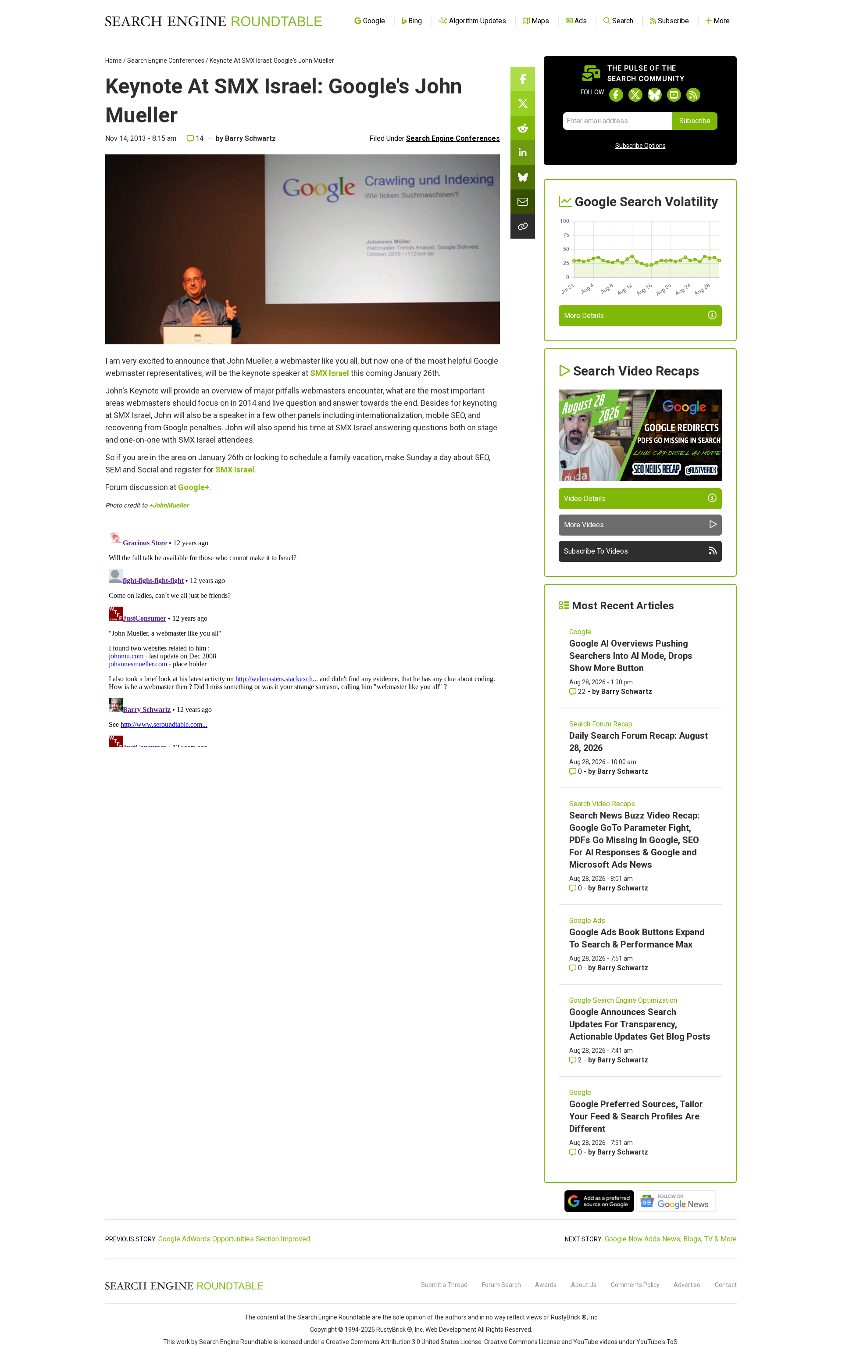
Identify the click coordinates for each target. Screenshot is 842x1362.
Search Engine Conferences (165, 60)
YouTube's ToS (657, 1341)
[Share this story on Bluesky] (522, 177)
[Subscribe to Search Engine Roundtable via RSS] (693, 95)
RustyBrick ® (394, 1329)
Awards (546, 1284)
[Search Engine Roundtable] (184, 1288)
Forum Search (501, 1284)
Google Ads (587, 920)
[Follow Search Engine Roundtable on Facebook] (616, 95)
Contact (726, 1284)
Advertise (687, 1284)
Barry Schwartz (250, 138)
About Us (583, 1284)
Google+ (193, 487)
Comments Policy (635, 1284)
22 (582, 691)
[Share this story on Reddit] (522, 128)
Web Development (450, 1329)
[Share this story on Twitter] (522, 103)
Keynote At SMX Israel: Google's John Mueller (272, 60)
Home (113, 60)
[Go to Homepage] (213, 21)
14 (198, 138)
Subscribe (694, 121)
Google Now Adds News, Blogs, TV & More (671, 1239)
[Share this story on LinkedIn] (522, 152)
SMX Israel (329, 373)
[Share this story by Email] (522, 201)
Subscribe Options (640, 145)
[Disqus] (302, 637)
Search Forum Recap (600, 724)
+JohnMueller (169, 505)
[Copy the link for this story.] (522, 226)
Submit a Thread (444, 1284)
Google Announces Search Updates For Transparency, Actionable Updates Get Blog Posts (639, 1024)
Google (580, 632)
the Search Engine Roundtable (329, 1317)
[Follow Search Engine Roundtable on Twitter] (635, 95)
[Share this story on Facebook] (522, 79)
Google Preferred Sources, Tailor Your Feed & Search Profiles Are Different (636, 1116)
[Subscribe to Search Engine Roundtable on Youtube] (674, 95)
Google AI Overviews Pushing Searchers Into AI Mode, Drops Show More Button (630, 655)
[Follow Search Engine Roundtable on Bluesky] (655, 95)
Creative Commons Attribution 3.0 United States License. (404, 1341)
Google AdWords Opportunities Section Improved (234, 1239)
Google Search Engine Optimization (623, 1000)
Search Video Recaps (602, 804)
